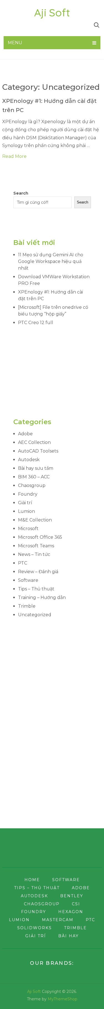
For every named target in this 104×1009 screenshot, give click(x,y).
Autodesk (29, 459)
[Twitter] (17, 24)
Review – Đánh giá (38, 571)
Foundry (27, 494)
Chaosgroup (31, 485)
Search (20, 193)
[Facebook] (6, 24)
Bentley (71, 895)
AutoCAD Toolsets (38, 451)
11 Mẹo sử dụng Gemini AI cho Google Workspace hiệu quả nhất (50, 261)
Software (28, 580)
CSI (76, 903)
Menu (15, 42)
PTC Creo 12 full (35, 322)
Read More (14, 156)
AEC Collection (34, 442)
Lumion (26, 511)
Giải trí (25, 502)
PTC (22, 563)
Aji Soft (52, 12)
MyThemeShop (62, 998)
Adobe (25, 433)
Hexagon (70, 911)
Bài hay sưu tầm (35, 468)
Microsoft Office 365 (40, 537)
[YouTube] (44, 24)
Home (32, 879)
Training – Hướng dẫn (42, 597)
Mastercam (57, 919)
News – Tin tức (34, 554)
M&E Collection (35, 520)
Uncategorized (34, 614)
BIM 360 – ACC (34, 476)
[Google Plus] (30, 24)
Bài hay (68, 935)
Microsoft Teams (36, 545)
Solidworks (34, 927)
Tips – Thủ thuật (36, 589)
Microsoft (28, 528)
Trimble (26, 606)
